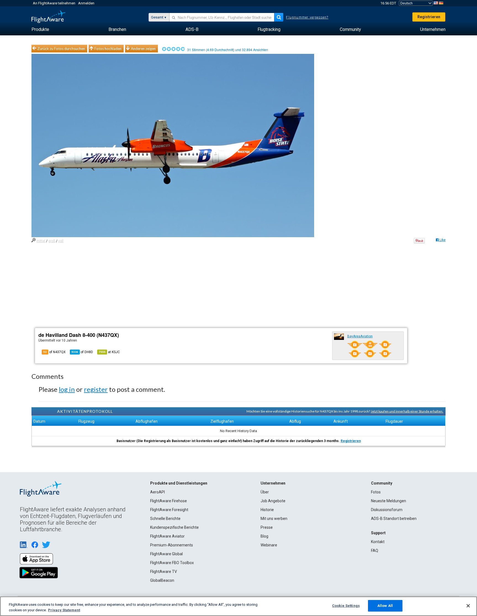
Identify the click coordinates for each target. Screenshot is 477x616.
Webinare (269, 545)
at (109, 352)
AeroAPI (157, 492)
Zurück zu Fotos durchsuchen (61, 48)
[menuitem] (40, 29)
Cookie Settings (346, 606)
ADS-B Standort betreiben (394, 518)
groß (51, 241)
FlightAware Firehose (168, 501)
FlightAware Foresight (169, 509)
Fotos (376, 492)
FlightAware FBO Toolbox (172, 563)
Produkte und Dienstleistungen (178, 483)
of (82, 352)
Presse (267, 527)
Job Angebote (273, 501)
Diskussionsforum (386, 509)
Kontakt (378, 542)
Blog (264, 536)
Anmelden (86, 3)
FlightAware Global (166, 554)
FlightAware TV (163, 571)
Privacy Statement (64, 610)
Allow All (385, 606)
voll (60, 241)
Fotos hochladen (107, 48)
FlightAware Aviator (167, 536)
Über (265, 492)
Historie (267, 509)
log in (67, 389)
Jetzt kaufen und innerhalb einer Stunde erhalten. (407, 411)
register (96, 389)
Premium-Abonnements (171, 545)
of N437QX (54, 352)
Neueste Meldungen (388, 501)
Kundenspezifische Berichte (174, 527)
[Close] (468, 606)
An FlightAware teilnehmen (54, 3)
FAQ (374, 550)
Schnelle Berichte (165, 518)
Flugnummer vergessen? (307, 17)
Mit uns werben (274, 518)
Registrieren (428, 17)
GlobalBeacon (162, 580)
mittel (40, 241)
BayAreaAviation (360, 336)
